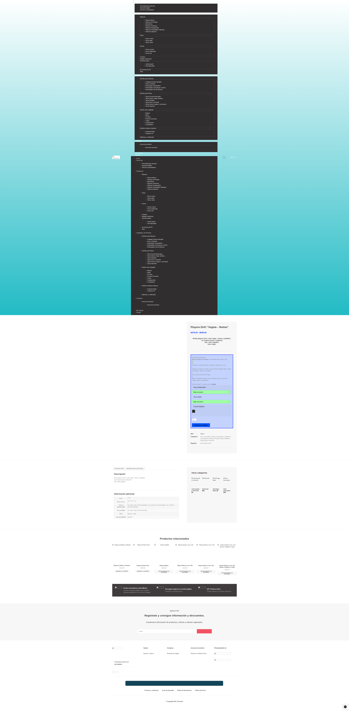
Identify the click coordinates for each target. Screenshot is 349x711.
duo (201, 443)
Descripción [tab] (119, 468)
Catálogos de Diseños (143, 75)
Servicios (139, 2)
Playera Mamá (150, 20)
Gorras (142, 46)
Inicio (138, 158)
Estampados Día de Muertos (154, 89)
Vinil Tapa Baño (150, 66)
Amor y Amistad (150, 84)
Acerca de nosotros (146, 144)
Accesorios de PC (145, 69)
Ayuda (138, 155)
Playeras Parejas (214, 438)
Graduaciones (150, 122)
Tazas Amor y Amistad (152, 102)
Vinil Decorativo (144, 61)
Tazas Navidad (150, 100)
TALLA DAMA (197, 397)
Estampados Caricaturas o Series (156, 87)
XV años (148, 117)
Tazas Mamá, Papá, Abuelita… (155, 98)
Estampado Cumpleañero (153, 85)
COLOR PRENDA (198, 406)
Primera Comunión (151, 119)
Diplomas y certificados (147, 137)
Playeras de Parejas (152, 22)
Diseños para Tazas (146, 93)
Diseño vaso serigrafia (146, 110)
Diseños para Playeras (147, 78)
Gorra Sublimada (151, 51)
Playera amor (207, 443)
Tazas (142, 35)
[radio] (193, 411)
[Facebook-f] (113, 672)
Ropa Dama (204, 440)
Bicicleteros (149, 24)
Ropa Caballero (224, 438)
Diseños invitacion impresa (148, 128)
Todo (141, 71)
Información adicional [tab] (134, 468)
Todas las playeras (151, 31)
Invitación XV (149, 133)
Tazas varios (149, 42)
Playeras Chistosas (151, 26)
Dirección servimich (151, 147)
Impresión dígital (145, 8)
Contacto (139, 141)
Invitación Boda (150, 131)
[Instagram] (117, 672)
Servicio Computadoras (147, 10)
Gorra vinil (149, 53)
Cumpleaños (149, 124)
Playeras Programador (152, 28)
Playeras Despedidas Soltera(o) (155, 29)
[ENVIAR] (204, 631)
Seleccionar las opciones (164, 572)
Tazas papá (149, 40)
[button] (224, 157)
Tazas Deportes (150, 106)
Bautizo (148, 113)
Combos (142, 57)
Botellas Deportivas (146, 59)
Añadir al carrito (201, 425)
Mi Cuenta (139, 310)
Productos (139, 13)
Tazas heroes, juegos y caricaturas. (156, 104)
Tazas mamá (149, 38)
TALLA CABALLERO (199, 387)
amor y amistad (205, 436)
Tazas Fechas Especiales (153, 96)
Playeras (142, 17)
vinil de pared (149, 64)
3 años (148, 120)
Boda (147, 115)
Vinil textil (211, 440)
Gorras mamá (150, 49)
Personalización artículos (147, 6)
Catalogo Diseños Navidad (153, 82)
